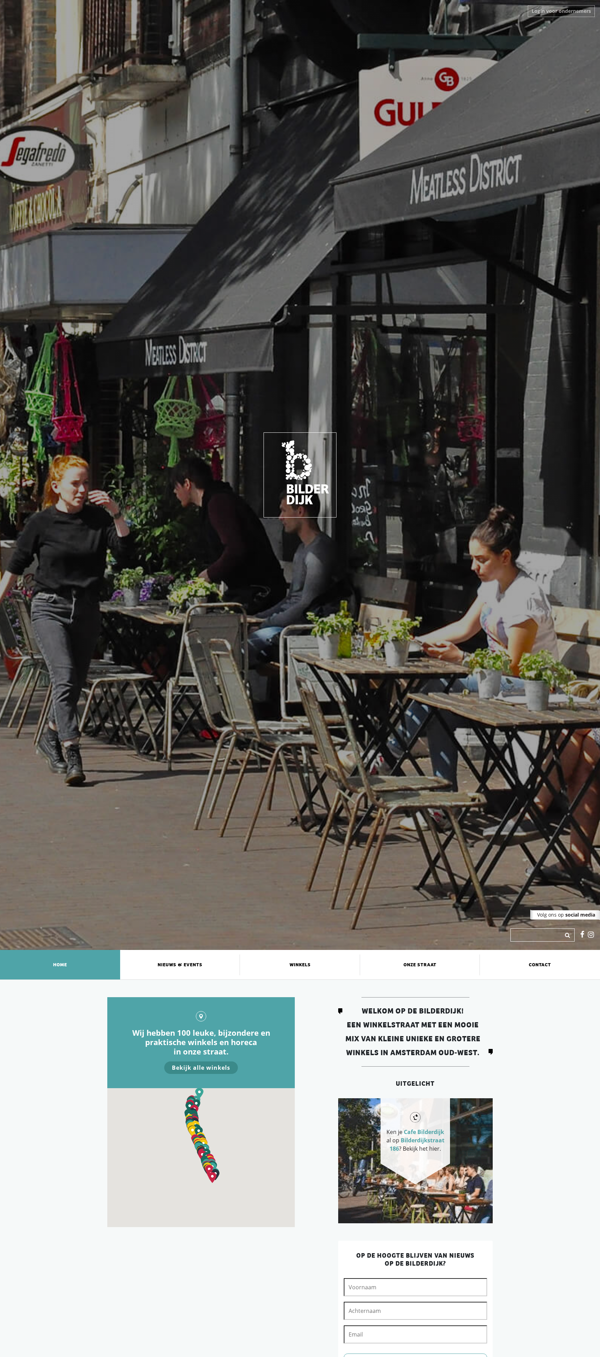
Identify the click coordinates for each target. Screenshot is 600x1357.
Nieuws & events (180, 965)
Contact (540, 965)
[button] (212, 1177)
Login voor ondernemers (561, 11)
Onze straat (419, 965)
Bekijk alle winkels (201, 1067)
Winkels (300, 965)
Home (60, 965)
